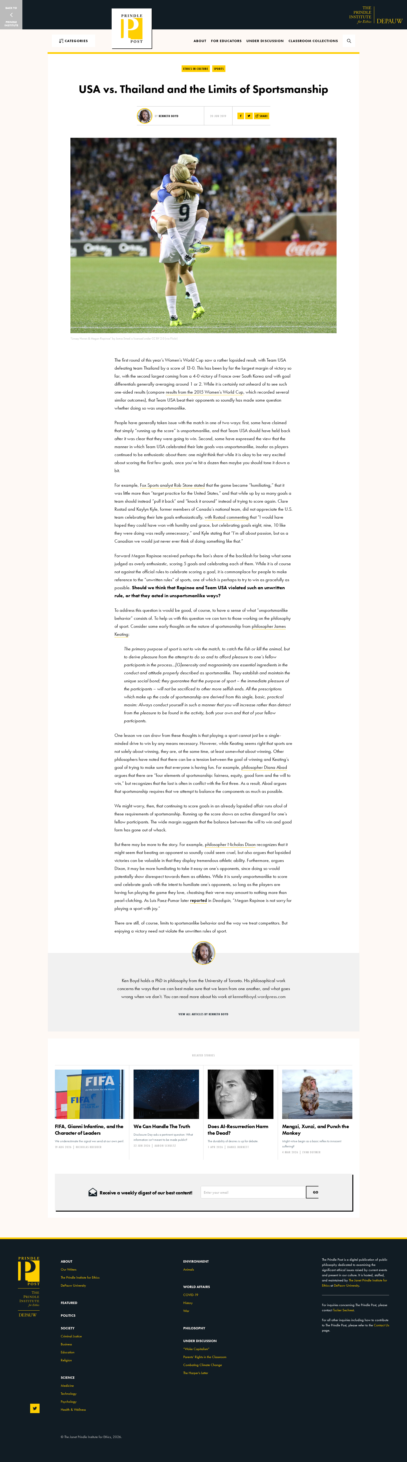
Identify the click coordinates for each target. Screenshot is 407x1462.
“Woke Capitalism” (196, 1349)
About (200, 41)
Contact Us (381, 1325)
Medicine (67, 1385)
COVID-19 (190, 1294)
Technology (69, 1393)
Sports (219, 69)
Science (68, 1377)
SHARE (263, 116)
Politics (68, 1315)
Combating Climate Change (202, 1365)
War (186, 1310)
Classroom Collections (313, 41)
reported (198, 900)
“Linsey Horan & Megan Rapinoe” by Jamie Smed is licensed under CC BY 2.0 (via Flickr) (124, 338)
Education (67, 1352)
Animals (188, 1269)
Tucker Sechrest (343, 1310)
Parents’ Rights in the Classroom (204, 1357)
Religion (66, 1360)
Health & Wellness (73, 1409)
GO (315, 1192)
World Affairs (196, 1286)
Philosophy (194, 1328)
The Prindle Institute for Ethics (80, 1277)
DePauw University (73, 1285)
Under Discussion (265, 41)
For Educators (226, 41)
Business (66, 1344)
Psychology (69, 1401)
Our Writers (68, 1269)
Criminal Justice (71, 1336)
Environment (196, 1261)
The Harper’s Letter (195, 1373)
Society (67, 1328)
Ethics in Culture (195, 69)
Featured (69, 1302)
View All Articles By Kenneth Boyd (203, 1014)
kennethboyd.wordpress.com (259, 996)
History (188, 1302)
